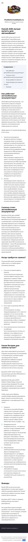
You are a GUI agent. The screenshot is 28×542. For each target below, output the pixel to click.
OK (24, 540)
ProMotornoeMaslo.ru (14, 20)
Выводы (8, 87)
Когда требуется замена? (14, 80)
